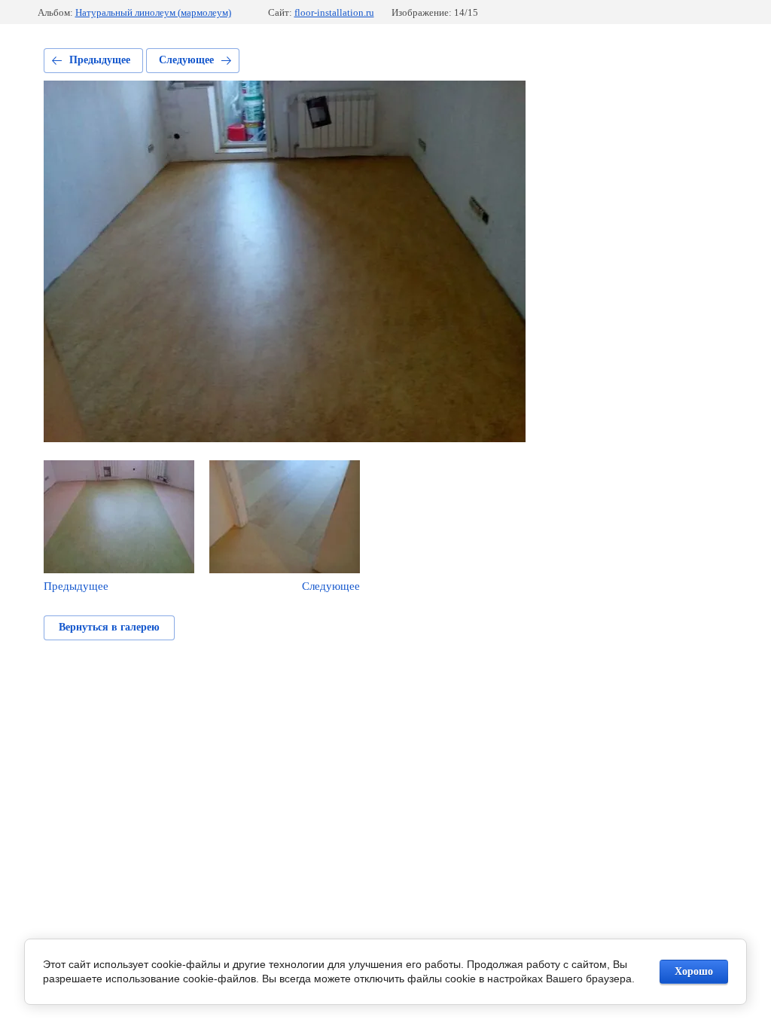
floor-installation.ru (334, 12)
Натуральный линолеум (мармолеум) (153, 12)
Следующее (186, 60)
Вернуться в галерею (109, 627)
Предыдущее (99, 60)
